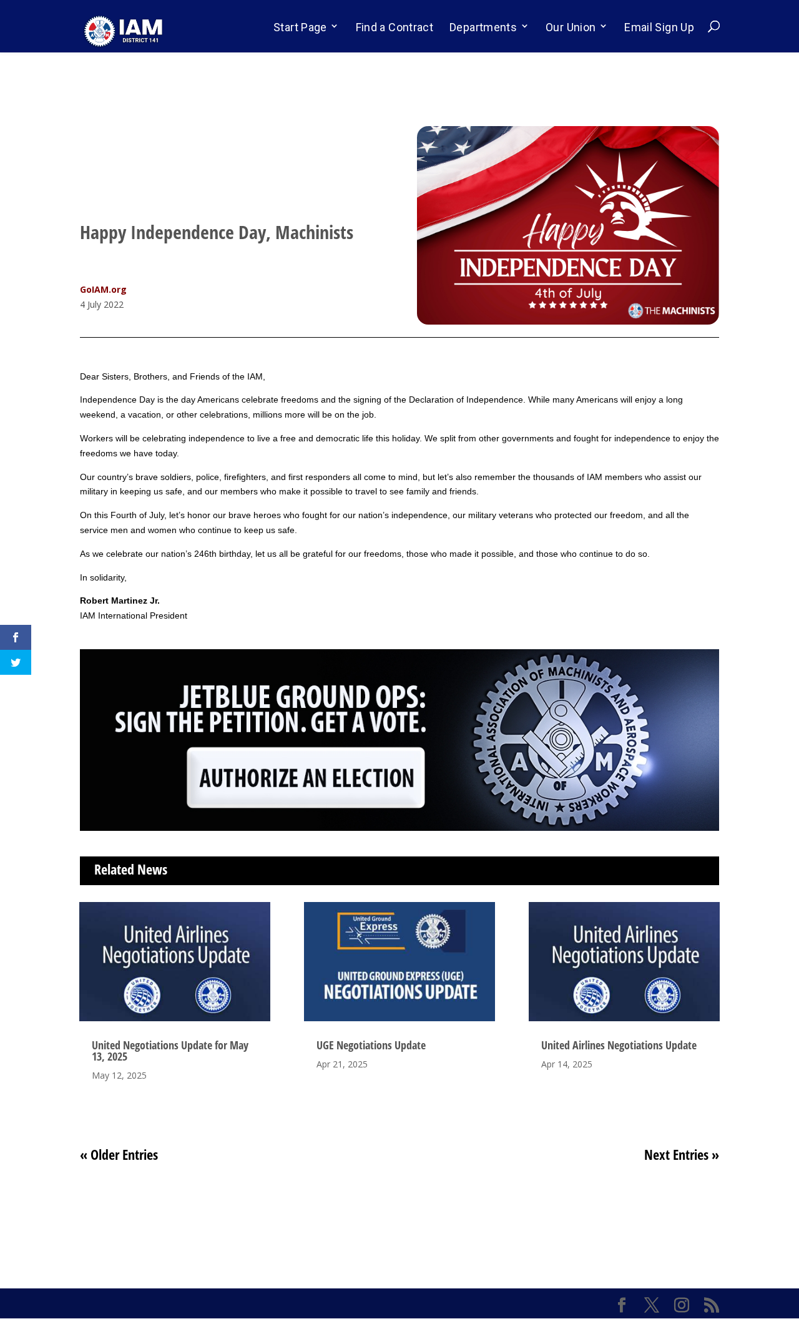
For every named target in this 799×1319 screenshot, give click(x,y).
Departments (483, 27)
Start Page (300, 27)
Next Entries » (681, 1154)
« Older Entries (119, 1154)
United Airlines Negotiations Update (619, 1044)
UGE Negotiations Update (371, 1044)
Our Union (571, 27)
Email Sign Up (659, 27)
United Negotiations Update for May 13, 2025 (170, 1050)
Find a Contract (394, 27)
